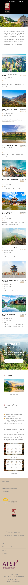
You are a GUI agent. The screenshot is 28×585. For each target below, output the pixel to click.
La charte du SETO (6, 485)
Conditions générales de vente (9, 488)
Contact (4, 550)
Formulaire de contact (14, 528)
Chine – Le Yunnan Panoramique (7, 213)
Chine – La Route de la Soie (9, 145)
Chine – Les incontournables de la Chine (10, 281)
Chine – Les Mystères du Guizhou (8, 315)
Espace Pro (4, 543)
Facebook (4, 553)
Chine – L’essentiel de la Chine (10, 247)
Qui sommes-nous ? (7, 547)
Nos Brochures (5, 481)
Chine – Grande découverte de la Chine (9, 74)
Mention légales (6, 491)
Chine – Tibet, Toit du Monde (10, 179)
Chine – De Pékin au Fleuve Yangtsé (9, 110)
